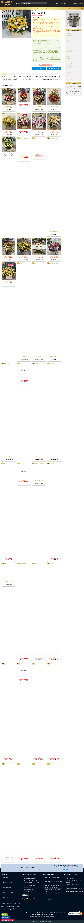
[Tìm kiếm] (82, 8)
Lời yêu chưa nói (24, 657)
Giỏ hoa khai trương (70, 35)
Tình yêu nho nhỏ (54, 131)
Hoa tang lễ (30, 8)
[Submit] (46, 3)
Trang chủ (34, 10)
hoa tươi (14, 904)
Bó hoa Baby (56, 8)
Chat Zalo (4, 914)
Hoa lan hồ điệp (23, 8)
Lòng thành (8, 131)
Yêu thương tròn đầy (39, 480)
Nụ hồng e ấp (54, 256)
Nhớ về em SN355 (39, 154)
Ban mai (24, 356)
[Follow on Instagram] (16, 3)
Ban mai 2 (9, 281)
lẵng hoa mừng (42, 78)
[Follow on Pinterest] (35, 899)
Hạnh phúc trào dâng (54, 356)
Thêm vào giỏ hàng (45, 64)
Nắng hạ (39, 657)
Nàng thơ (39, 356)
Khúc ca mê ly (39, 456)
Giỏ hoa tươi (42, 8)
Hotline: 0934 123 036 (7, 920)
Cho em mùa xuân (54, 231)
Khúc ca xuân (24, 857)
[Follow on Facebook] (23, 899)
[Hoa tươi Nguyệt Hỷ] (6, 3)
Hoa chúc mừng (69, 38)
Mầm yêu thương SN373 (24, 103)
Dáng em (24, 378)
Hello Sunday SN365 (8, 106)
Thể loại (67, 40)
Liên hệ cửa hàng (6, 897)
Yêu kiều (24, 678)
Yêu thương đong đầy (23, 156)
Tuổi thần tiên (54, 757)
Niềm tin (8, 556)
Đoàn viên (39, 106)
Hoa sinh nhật (9, 8)
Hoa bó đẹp (36, 8)
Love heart (54, 456)
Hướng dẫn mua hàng (7, 879)
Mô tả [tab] (4, 73)
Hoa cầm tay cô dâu (70, 54)
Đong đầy (54, 857)
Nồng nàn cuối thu (39, 256)
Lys (24, 130)
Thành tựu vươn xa (9, 256)
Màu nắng (24, 256)
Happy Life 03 (9, 153)
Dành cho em (9, 857)
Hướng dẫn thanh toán (7, 882)
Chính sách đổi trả (7, 889)
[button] (80, 8)
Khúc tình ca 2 (9, 581)
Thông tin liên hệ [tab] (10, 73)
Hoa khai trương (16, 8)
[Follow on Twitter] (18, 3)
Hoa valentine (69, 65)
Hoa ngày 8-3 (68, 56)
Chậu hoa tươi (69, 70)
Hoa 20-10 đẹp (69, 63)
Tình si (39, 131)
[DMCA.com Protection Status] (25, 894)
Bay (39, 757)
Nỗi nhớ (8, 757)
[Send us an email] (19, 3)
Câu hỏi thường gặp (7, 884)
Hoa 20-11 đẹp (69, 51)
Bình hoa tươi (68, 67)
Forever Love (8, 456)
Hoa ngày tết (68, 58)
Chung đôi (54, 657)
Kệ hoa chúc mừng (49, 8)
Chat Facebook (5, 917)
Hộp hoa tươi (68, 74)
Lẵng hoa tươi (68, 76)
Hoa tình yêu (68, 60)
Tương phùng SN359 (54, 106)
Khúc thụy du (54, 556)
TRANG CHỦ (3, 8)
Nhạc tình (24, 480)
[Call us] (32, 899)
